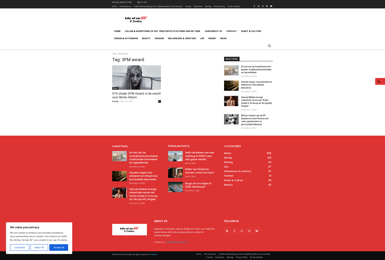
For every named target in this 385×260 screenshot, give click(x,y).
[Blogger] (227, 231)
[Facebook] (254, 6)
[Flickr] (242, 231)
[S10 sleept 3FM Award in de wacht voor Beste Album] (136, 77)
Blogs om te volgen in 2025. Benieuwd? (198, 185)
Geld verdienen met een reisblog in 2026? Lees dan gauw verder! (199, 156)
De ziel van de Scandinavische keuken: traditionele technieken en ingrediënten (256, 69)
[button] (269, 45)
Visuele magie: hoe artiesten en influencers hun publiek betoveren (256, 85)
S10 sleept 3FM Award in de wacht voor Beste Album (136, 95)
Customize (19, 247)
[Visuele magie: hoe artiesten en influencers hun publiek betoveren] (231, 86)
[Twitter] (263, 6)
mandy (115, 101)
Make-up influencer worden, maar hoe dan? (199, 170)
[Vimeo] (267, 6)
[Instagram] (258, 6)
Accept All (59, 247)
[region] (39, 238)
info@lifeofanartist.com (177, 242)
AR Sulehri (153, 254)
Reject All (39, 247)
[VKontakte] (257, 231)
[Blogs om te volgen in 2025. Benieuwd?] (175, 187)
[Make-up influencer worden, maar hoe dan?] (175, 173)
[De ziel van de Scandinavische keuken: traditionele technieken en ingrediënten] (231, 70)
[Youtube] (271, 6)
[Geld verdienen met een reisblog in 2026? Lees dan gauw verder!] (175, 156)
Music (115, 88)
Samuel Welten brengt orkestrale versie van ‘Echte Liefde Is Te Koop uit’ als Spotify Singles (143, 194)
